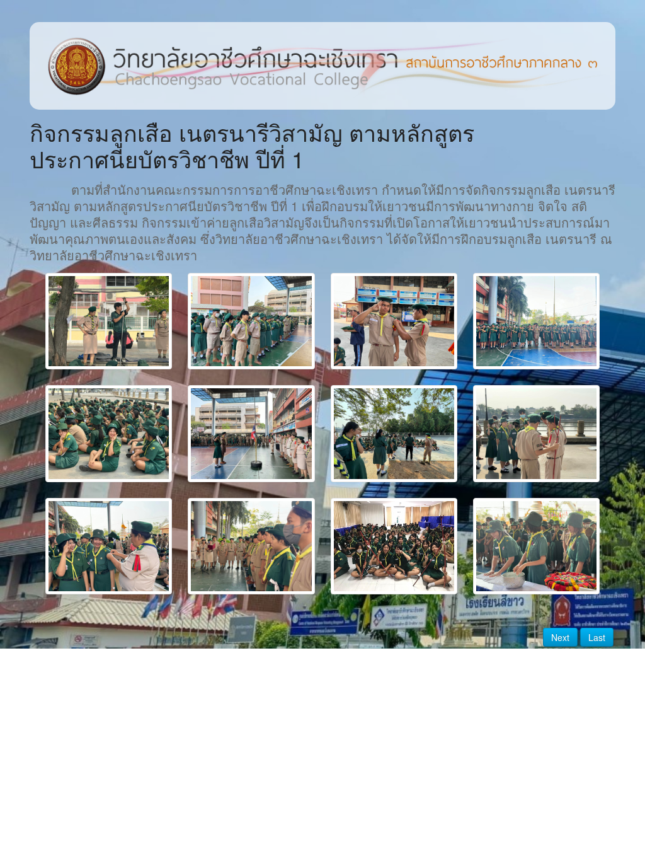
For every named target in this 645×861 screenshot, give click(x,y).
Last (596, 637)
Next (560, 637)
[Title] (108, 321)
